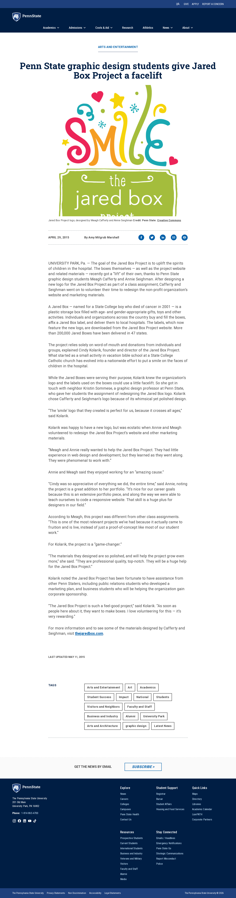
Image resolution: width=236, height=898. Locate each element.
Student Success (99, 697)
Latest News (162, 726)
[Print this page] (185, 238)
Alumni (130, 716)
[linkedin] (163, 238)
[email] (174, 238)
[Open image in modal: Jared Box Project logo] (118, 150)
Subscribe (142, 767)
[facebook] (141, 238)
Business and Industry (102, 716)
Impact (124, 697)
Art (130, 687)
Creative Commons (169, 220)
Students (162, 697)
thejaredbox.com (89, 633)
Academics (148, 687)
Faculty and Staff (139, 706)
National (142, 697)
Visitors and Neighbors (103, 706)
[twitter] (152, 238)
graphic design (136, 726)
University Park (154, 716)
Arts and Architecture (102, 726)
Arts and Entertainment (118, 47)
